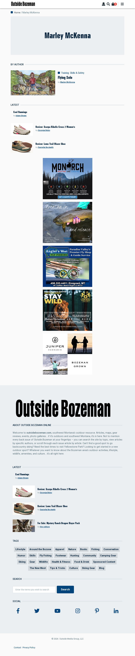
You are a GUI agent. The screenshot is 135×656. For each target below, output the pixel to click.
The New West (38, 568)
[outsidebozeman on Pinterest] (97, 611)
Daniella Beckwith (46, 147)
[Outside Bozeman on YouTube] (57, 611)
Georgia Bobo (44, 130)
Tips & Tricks (57, 568)
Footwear (61, 555)
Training (65, 73)
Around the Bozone (40, 549)
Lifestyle (20, 549)
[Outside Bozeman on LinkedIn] (116, 611)
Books (83, 549)
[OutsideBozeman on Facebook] (18, 611)
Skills (32, 555)
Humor (21, 555)
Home (17, 12)
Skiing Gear (88, 568)
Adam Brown (21, 116)
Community (89, 555)
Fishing (95, 549)
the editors (45, 527)
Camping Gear (108, 555)
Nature (72, 549)
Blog (101, 568)
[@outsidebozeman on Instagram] (77, 611)
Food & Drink (81, 562)
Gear (32, 562)
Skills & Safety (77, 73)
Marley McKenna (67, 82)
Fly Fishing (46, 555)
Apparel (59, 549)
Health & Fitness (61, 562)
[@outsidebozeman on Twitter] (37, 611)
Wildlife (43, 562)
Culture (73, 568)
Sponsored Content (104, 562)
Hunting (74, 555)
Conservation (111, 549)
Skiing (22, 562)
